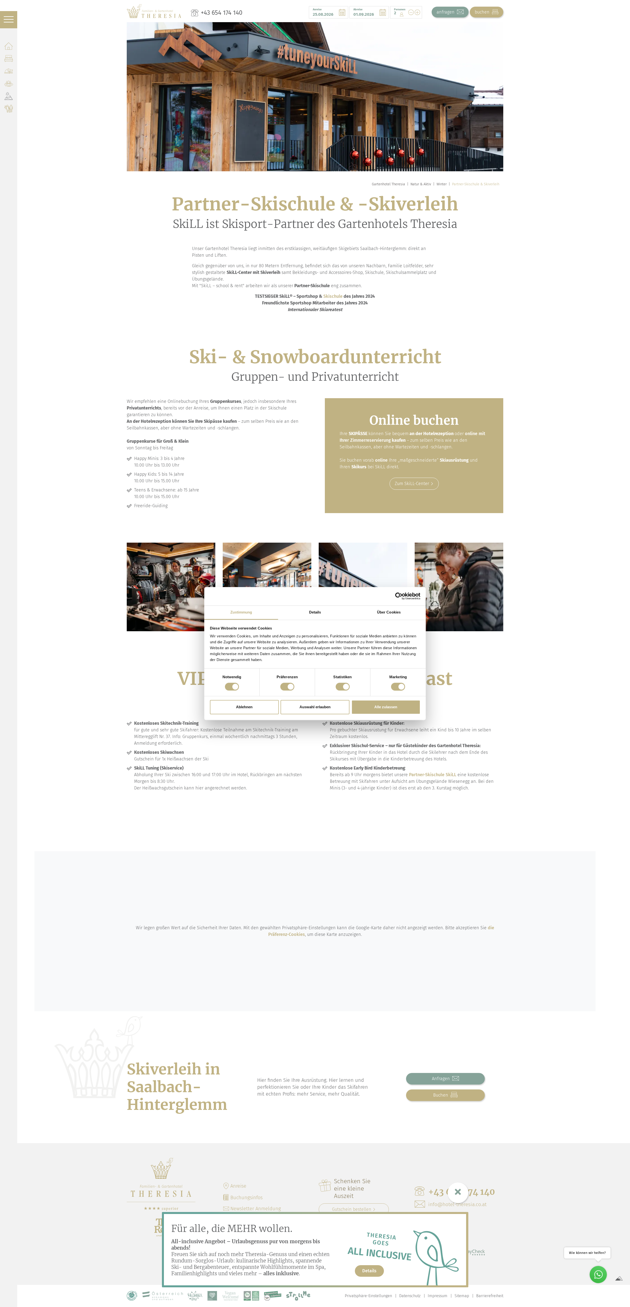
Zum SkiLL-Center (412, 483)
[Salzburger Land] (195, 1296)
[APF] (212, 1296)
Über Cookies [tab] (389, 612)
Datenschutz (410, 1295)
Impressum (437, 1295)
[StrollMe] (298, 1296)
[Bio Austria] (251, 1296)
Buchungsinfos (246, 1197)
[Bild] (171, 587)
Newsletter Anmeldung (255, 1209)
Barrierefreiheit (489, 1295)
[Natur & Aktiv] (8, 97)
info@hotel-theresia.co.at (457, 1204)
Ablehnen (244, 707)
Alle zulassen (385, 707)
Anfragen (441, 1078)
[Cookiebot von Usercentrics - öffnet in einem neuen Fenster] (398, 596)
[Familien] (8, 110)
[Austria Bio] (132, 1296)
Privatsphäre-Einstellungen (368, 1295)
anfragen (446, 12)
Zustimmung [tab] (241, 612)
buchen (483, 12)
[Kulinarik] (8, 72)
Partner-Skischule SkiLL (432, 774)
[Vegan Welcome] (230, 1296)
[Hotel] (8, 47)
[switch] (287, 687)
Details (369, 1271)
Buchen (441, 1095)
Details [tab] (315, 612)
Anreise (238, 1186)
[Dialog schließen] (458, 1192)
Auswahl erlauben (315, 707)
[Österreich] (162, 1295)
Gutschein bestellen (351, 1209)
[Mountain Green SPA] (8, 84)
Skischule (333, 296)
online (381, 460)
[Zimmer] (8, 59)
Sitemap (462, 1295)
